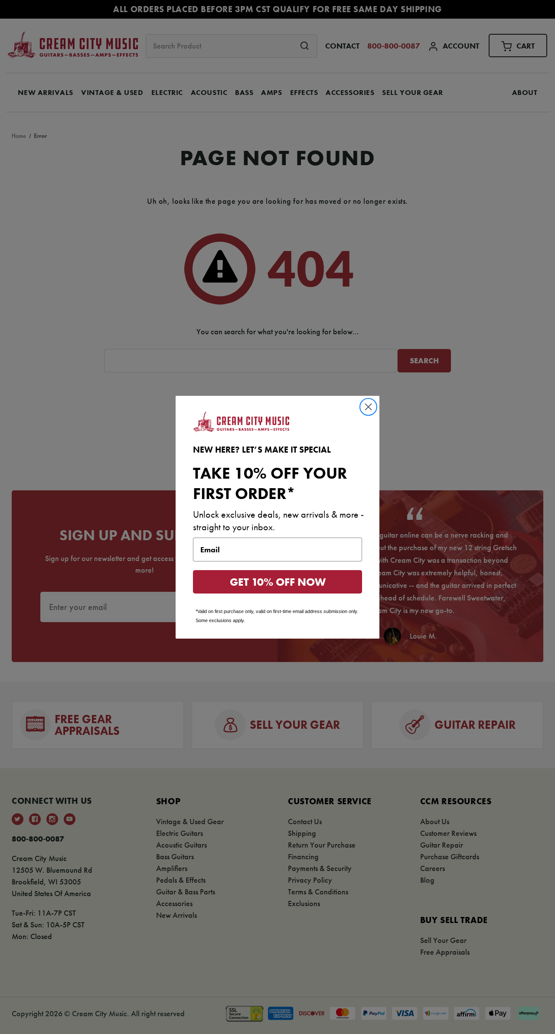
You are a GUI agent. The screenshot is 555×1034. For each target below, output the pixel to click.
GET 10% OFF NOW (278, 582)
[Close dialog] (368, 406)
